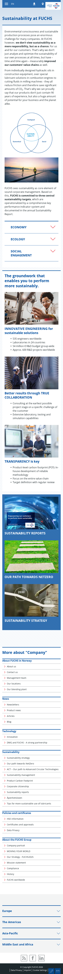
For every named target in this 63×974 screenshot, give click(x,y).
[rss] (24, 958)
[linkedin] (41, 958)
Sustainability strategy (18, 757)
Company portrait (16, 845)
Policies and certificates (16, 813)
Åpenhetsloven (14, 797)
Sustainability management (21, 774)
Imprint (27, 970)
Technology (9, 731)
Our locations (14, 683)
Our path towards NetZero (20, 763)
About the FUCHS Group (16, 839)
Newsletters (13, 704)
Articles (11, 716)
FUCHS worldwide (16, 879)
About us (11, 666)
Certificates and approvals (20, 824)
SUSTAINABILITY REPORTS (25, 533)
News (5, 698)
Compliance (13, 868)
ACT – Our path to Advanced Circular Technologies (33, 769)
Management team (16, 677)
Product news (14, 710)
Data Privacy (13, 830)
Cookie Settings (40, 970)
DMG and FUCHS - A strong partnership (27, 742)
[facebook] (33, 958)
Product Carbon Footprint (20, 780)
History (10, 874)
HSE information (15, 818)
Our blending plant (17, 689)
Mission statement (16, 862)
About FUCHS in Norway (17, 660)
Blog (9, 721)
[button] (31, 227)
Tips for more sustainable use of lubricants (29, 803)
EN (12, 3)
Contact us (12, 672)
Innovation (12, 736)
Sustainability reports (18, 792)
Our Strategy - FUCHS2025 (20, 856)
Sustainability (10, 752)
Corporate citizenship (18, 786)
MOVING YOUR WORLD (18, 851)
